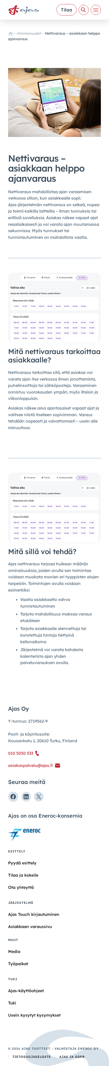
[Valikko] (96, 10)
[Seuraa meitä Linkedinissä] (26, 797)
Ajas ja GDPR (72, 1057)
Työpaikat (18, 963)
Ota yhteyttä (21, 887)
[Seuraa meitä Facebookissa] (13, 797)
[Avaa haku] (84, 10)
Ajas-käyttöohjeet (26, 990)
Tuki (12, 1002)
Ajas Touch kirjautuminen (33, 914)
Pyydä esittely (22, 862)
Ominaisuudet (29, 33)
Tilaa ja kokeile (23, 875)
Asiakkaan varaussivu (30, 926)
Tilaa (66, 10)
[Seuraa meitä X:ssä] (39, 797)
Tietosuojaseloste (31, 1057)
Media (14, 951)
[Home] (10, 33)
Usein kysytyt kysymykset (34, 1015)
